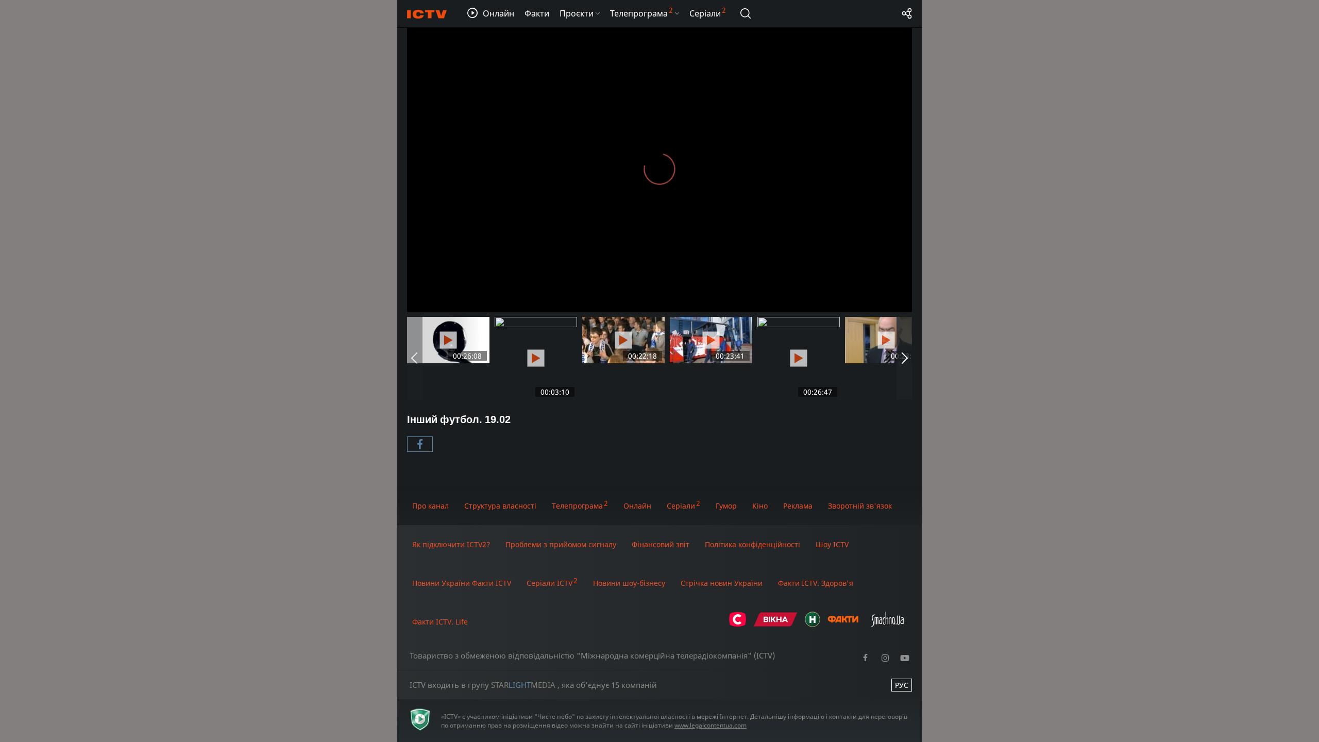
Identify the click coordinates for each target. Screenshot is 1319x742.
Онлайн (637, 506)
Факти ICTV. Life (440, 622)
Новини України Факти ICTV (461, 583)
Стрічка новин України (722, 583)
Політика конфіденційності (752, 544)
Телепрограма (577, 506)
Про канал (430, 506)
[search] (745, 13)
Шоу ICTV (832, 544)
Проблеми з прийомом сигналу (560, 544)
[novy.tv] (812, 624)
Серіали (681, 506)
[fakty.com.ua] (842, 624)
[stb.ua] (738, 624)
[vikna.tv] (776, 624)
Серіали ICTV (549, 583)
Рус (901, 685)
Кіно (760, 506)
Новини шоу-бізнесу (629, 583)
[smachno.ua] (887, 624)
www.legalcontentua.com (710, 725)
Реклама (798, 506)
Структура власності (500, 506)
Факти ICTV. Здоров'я (815, 583)
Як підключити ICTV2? (451, 544)
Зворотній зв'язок (860, 506)
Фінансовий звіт (660, 544)
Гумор (726, 506)
